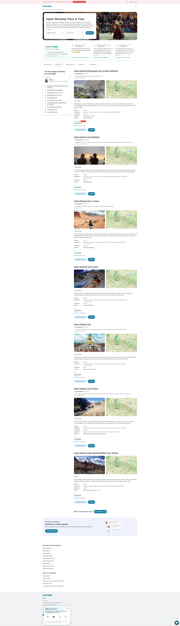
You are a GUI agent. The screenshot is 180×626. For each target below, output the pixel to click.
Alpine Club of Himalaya (88, 247)
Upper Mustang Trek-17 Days (54, 95)
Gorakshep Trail (47, 563)
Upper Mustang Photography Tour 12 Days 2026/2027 (80, 57)
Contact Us (45, 600)
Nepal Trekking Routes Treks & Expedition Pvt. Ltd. (94, 433)
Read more (49, 29)
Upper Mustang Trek (52, 97)
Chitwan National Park (48, 560)
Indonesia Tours (47, 578)
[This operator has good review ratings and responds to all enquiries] (99, 490)
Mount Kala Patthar (47, 555)
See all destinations (87, 178)
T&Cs (61, 621)
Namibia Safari (46, 575)
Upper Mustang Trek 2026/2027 (101, 57)
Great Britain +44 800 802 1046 (50, 604)
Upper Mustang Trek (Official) (54, 107)
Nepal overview (48, 64)
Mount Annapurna (47, 548)
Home (44, 9)
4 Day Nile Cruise (47, 583)
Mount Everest (46, 550)
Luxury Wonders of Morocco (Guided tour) (53, 586)
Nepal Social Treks (87, 369)
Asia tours (48, 9)
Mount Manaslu (46, 553)
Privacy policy (65, 621)
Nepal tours (52, 9)
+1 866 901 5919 (132, 1)
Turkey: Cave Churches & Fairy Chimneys (53, 581)
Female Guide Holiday (88, 305)
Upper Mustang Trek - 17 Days (123, 57)
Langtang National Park (49, 558)
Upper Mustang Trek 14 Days (54, 100)
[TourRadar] (48, 6)
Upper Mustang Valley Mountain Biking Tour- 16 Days (56, 103)
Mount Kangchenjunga (48, 566)
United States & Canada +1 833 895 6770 (52, 602)
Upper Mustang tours (59, 9)
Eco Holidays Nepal (87, 117)
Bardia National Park (48, 568)
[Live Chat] (177, 623)
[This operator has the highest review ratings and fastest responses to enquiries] (95, 369)
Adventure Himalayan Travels (89, 490)
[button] (105, 125)
